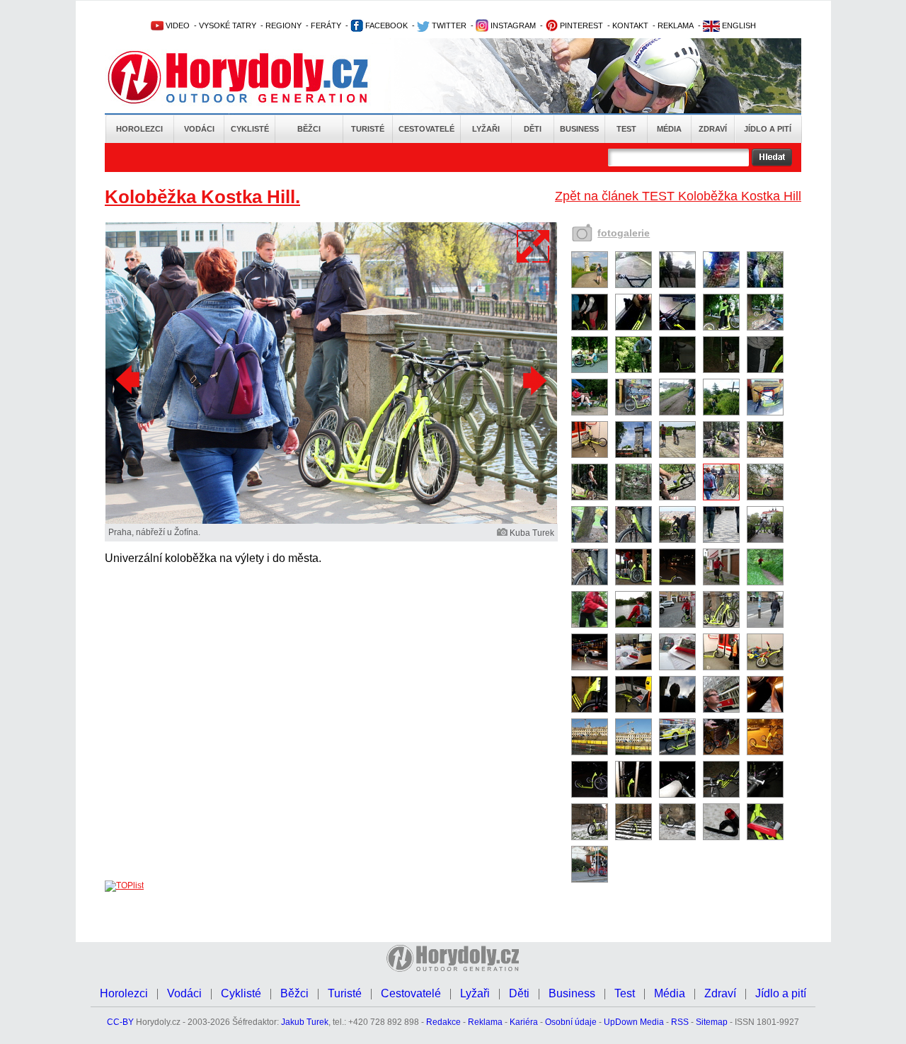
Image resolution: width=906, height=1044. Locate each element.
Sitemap (712, 1022)
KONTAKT (630, 25)
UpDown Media (634, 1022)
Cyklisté (250, 129)
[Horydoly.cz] (255, 77)
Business (579, 129)
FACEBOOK (385, 25)
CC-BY (120, 1022)
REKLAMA (676, 25)
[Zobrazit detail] (589, 285)
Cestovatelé (426, 129)
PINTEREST (580, 25)
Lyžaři (486, 129)
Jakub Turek (304, 1022)
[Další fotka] (533, 380)
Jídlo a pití (767, 129)
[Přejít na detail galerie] (331, 521)
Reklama (485, 1022)
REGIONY (283, 25)
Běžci (309, 129)
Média (669, 129)
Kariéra (524, 1022)
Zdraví (713, 129)
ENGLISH (738, 25)
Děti (532, 129)
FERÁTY (326, 25)
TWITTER (448, 25)
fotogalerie (623, 233)
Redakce (443, 1022)
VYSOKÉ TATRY (227, 25)
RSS (680, 1022)
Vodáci (199, 129)
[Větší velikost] (534, 246)
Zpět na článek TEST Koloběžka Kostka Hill (678, 196)
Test (626, 129)
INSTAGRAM (512, 25)
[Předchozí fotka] (129, 380)
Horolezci (139, 129)
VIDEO (177, 25)
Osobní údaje (571, 1022)
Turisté (367, 129)
